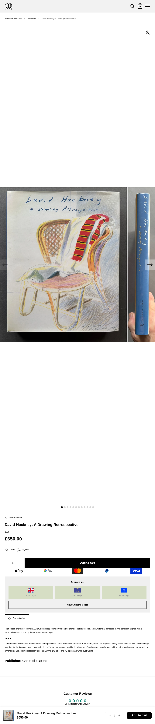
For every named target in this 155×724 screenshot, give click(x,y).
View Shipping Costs (77, 605)
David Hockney (15, 517)
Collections (31, 19)
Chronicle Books (34, 661)
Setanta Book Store (13, 19)
